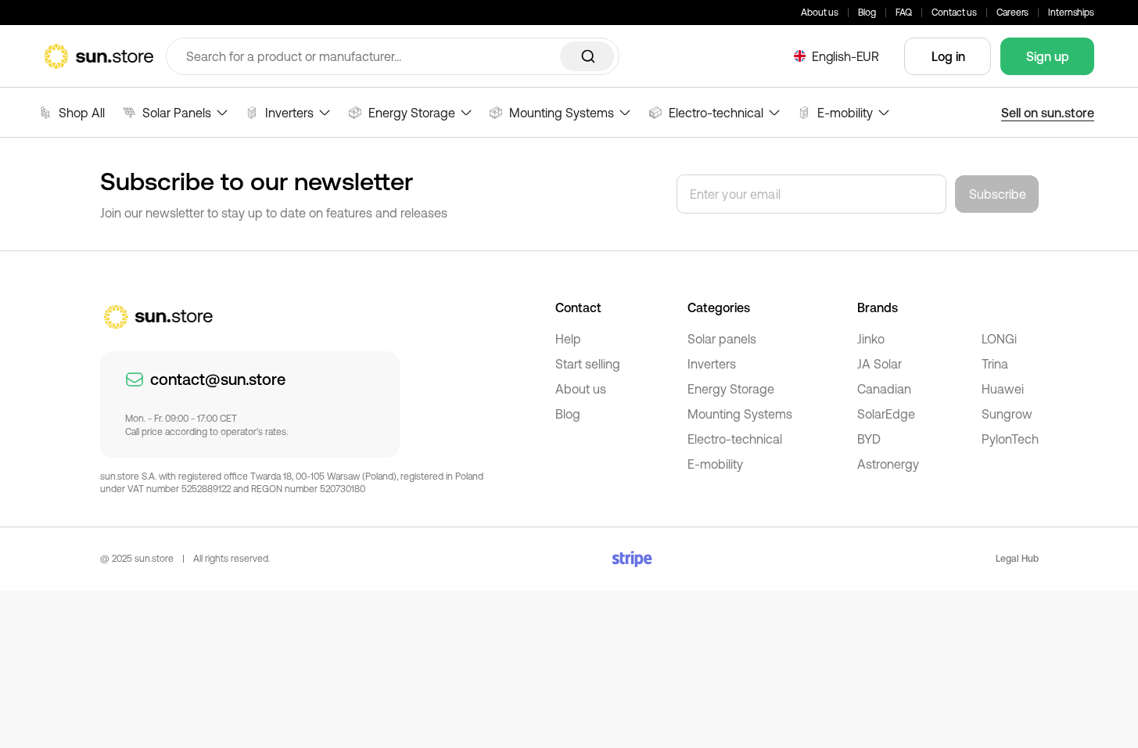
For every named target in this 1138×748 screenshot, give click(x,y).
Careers (1012, 12)
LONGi (999, 339)
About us (819, 12)
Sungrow (1007, 414)
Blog (867, 12)
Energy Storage (730, 389)
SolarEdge (886, 414)
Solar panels (721, 339)
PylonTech (1010, 439)
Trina (995, 364)
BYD (869, 439)
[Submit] (587, 56)
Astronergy (888, 464)
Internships (1071, 12)
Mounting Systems (739, 414)
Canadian (884, 389)
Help (568, 339)
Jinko (871, 339)
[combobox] (392, 56)
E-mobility (715, 464)
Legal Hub (1017, 558)
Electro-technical (734, 439)
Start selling (587, 364)
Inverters (711, 364)
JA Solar (879, 364)
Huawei (1003, 389)
